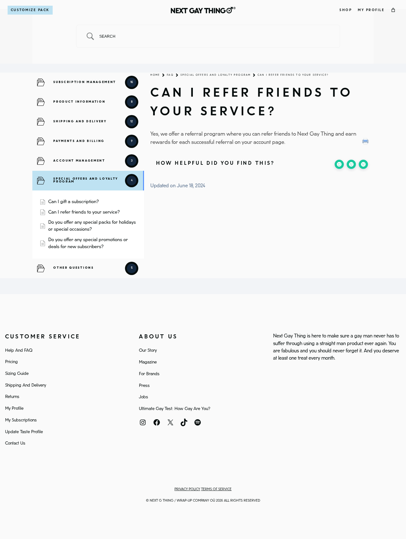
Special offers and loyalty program (215, 75)
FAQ (170, 75)
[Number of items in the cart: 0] (393, 10)
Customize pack (30, 10)
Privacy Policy (187, 489)
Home (155, 75)
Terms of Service (216, 489)
